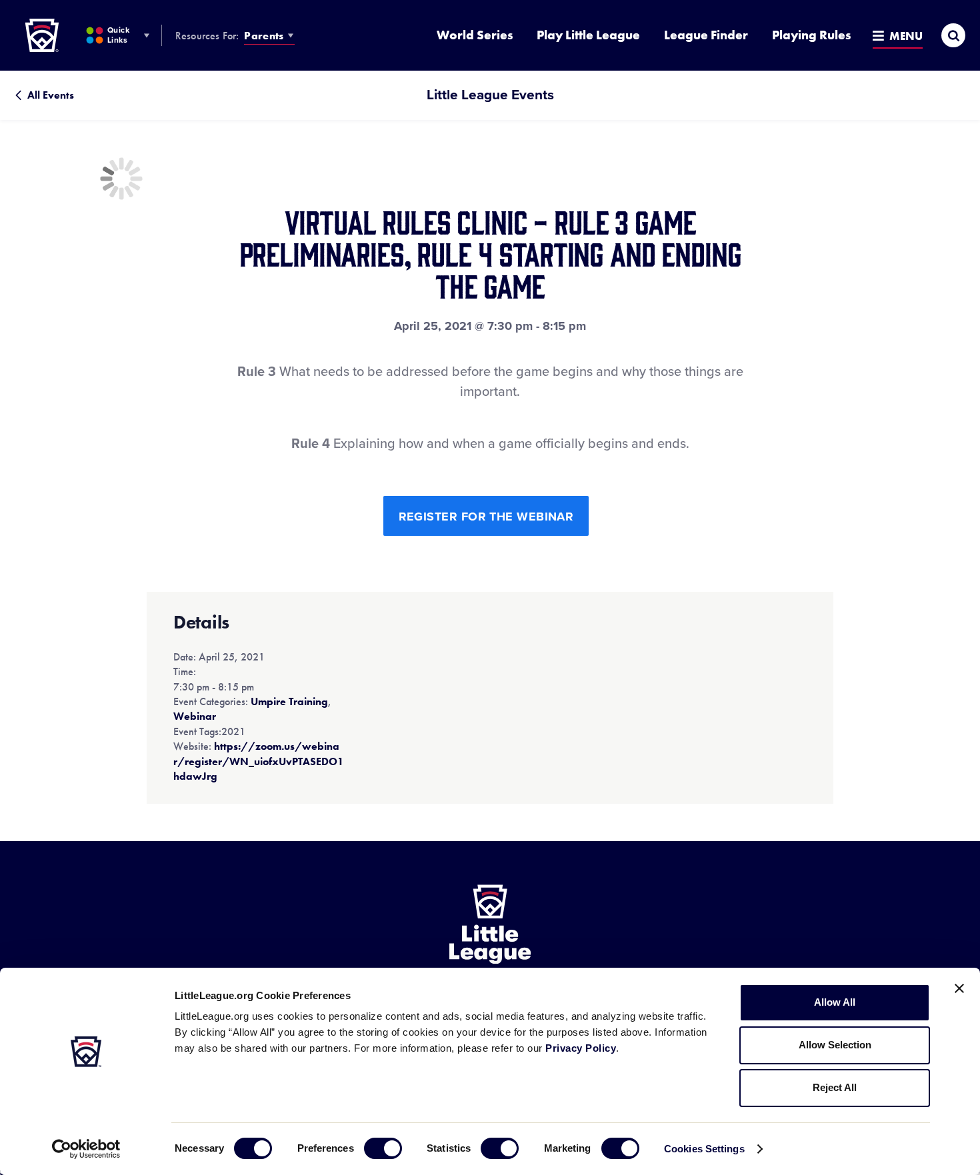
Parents (263, 36)
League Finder (706, 35)
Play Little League (588, 35)
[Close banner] (959, 988)
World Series (475, 35)
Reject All (835, 1087)
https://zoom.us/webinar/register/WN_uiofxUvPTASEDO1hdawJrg (258, 761)
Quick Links (118, 35)
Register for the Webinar (486, 516)
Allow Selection (835, 1044)
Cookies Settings (704, 1148)
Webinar (194, 716)
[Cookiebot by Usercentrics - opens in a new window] (86, 1149)
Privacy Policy (580, 1048)
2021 (233, 731)
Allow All (834, 1002)
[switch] (383, 1148)
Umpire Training (289, 701)
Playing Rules (811, 35)
